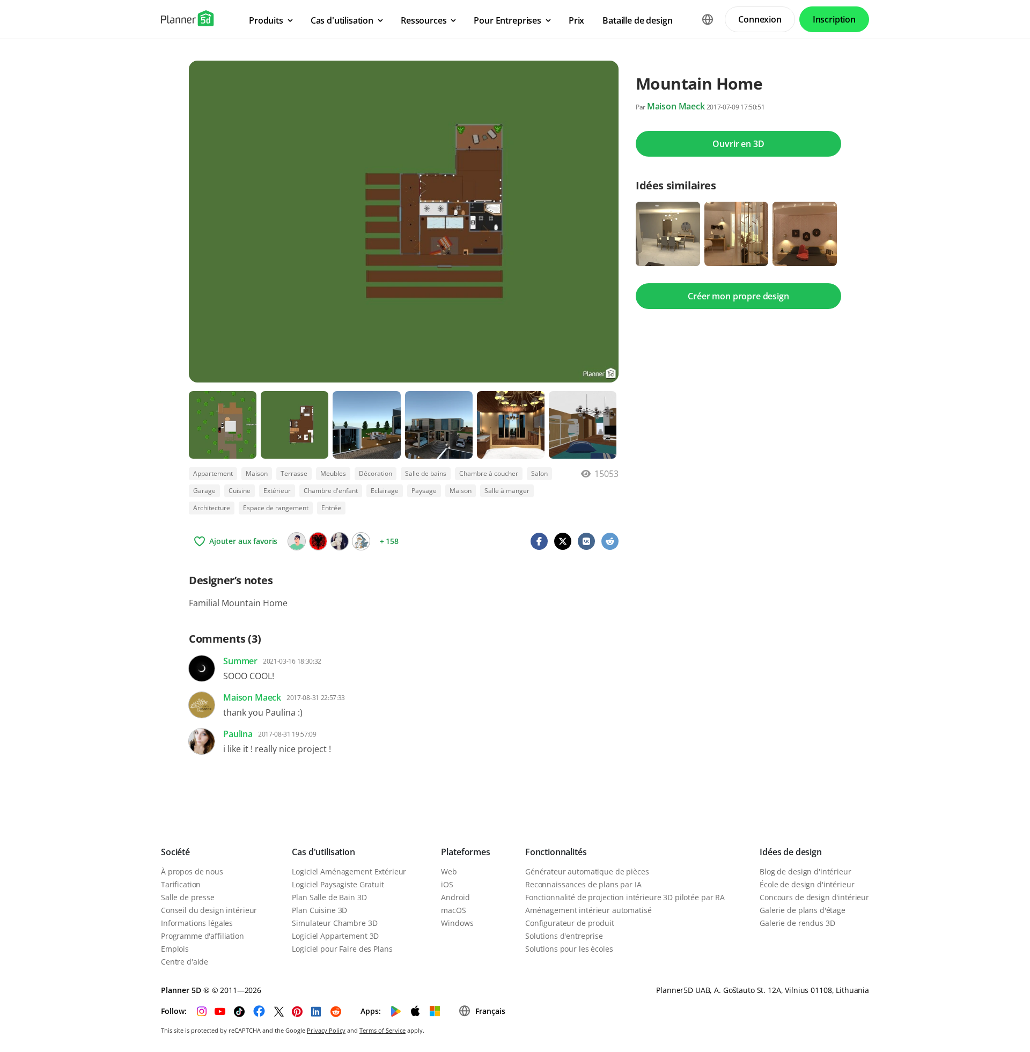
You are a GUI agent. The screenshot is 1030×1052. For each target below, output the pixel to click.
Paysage (424, 490)
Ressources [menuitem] (423, 20)
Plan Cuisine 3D (319, 910)
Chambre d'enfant (331, 490)
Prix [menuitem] (576, 20)
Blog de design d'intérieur (805, 871)
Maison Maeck (676, 106)
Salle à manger (506, 490)
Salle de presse (188, 897)
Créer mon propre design (738, 296)
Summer (240, 661)
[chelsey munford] (296, 541)
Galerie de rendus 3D (797, 923)
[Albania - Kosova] (318, 541)
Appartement (213, 473)
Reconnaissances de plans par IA (583, 884)
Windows (457, 923)
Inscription (834, 19)
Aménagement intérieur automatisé (588, 910)
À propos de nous (192, 871)
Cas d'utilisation (323, 852)
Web (449, 871)
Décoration (375, 473)
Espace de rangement (275, 507)
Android (455, 897)
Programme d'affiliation (202, 936)
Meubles (333, 473)
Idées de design (791, 852)
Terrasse (294, 473)
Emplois (175, 949)
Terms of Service (382, 1030)
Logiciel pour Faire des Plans (342, 949)
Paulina (238, 734)
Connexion (760, 19)
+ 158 (389, 541)
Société (175, 852)
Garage (204, 490)
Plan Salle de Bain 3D (329, 897)
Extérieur (277, 490)
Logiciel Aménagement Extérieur (349, 871)
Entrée (331, 507)
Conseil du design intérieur (209, 910)
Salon (539, 473)
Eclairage (385, 490)
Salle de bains (425, 473)
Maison (257, 473)
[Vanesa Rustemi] (339, 541)
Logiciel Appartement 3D (335, 936)
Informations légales (197, 923)
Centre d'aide (184, 962)
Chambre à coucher (488, 473)
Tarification (181, 884)
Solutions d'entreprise (564, 936)
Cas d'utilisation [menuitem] (342, 20)
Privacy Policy (326, 1030)
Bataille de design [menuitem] (637, 20)
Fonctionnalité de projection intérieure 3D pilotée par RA (625, 897)
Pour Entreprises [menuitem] (507, 20)
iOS (447, 884)
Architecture (211, 507)
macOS (453, 910)
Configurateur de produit (569, 923)
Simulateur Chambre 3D (334, 923)
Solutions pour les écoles (569, 949)
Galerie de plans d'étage (802, 910)
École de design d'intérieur (807, 884)
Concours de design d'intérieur (814, 897)
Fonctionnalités (556, 852)
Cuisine (240, 490)
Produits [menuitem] (266, 20)
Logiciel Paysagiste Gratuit (338, 884)
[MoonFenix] (361, 541)
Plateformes (465, 852)
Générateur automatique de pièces (587, 871)
